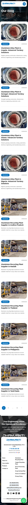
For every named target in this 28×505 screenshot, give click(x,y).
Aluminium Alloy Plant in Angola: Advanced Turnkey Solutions (12, 50)
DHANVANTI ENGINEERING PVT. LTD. (14, 445)
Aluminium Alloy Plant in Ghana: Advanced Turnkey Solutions (12, 138)
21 (17, 408)
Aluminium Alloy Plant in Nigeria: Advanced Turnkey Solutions (12, 181)
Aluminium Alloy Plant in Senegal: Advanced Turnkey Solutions (12, 94)
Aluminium (5, 44)
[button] (14, 483)
